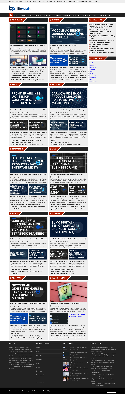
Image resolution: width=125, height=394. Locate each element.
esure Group (14, 273)
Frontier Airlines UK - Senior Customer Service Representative (28, 110)
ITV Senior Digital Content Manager (100, 44)
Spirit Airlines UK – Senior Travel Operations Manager (26, 140)
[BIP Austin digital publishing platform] (20, 8)
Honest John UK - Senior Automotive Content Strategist (66, 144)
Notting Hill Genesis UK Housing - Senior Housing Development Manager (28, 303)
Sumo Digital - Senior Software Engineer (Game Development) (68, 239)
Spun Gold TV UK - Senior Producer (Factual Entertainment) (38, 197)
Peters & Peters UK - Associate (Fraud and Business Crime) (67, 174)
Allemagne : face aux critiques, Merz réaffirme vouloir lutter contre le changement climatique (69, 333)
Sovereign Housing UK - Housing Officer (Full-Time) (25, 335)
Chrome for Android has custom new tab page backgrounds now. (59, 326)
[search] (109, 15)
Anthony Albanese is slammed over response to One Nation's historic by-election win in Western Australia (79, 378)
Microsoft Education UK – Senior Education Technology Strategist (69, 77)
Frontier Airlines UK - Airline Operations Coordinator (38, 132)
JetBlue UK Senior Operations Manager (22, 142)
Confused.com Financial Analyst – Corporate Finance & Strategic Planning (28, 239)
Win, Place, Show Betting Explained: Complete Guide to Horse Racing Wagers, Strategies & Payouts (100, 31)
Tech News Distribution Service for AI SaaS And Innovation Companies (101, 49)
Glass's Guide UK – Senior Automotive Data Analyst (78, 132)
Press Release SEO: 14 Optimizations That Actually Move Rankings (38, 68)
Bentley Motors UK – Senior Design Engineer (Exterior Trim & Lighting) (103, 384)
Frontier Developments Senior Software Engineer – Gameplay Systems (78, 261)
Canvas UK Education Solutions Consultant (78, 68)
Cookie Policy (46, 391)
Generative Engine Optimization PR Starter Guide (24, 77)
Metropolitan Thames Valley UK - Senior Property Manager (27, 338)
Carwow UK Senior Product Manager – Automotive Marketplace (68, 110)
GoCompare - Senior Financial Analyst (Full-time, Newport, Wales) (38, 261)
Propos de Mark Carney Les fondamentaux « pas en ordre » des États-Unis (69, 338)
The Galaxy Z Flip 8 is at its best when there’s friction (65, 303)
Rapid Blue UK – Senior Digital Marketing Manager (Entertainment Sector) (29, 206)
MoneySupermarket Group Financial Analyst (19, 261)
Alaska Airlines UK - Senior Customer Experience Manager (27, 144)
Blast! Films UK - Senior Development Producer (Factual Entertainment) (28, 174)
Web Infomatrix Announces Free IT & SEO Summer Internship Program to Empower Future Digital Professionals (101, 26)
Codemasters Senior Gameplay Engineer (62, 269)
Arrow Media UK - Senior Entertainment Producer (24, 209)
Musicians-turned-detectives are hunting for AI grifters (78, 326)
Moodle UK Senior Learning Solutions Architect (63, 45)
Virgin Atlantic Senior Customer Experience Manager (101, 53)
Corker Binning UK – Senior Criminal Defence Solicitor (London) (78, 197)
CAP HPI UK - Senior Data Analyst (60, 142)
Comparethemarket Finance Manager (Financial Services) (27, 271)
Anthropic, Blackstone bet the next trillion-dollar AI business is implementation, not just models (102, 36)
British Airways (94, 46)
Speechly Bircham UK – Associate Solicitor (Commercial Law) (67, 209)
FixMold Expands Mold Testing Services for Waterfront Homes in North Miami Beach (101, 41)
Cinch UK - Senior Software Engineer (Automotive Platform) (59, 132)
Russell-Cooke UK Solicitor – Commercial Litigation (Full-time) (68, 206)
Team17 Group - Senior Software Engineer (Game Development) (59, 261)
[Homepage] (11, 15)
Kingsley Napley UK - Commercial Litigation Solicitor (65, 204)
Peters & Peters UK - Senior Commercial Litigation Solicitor (59, 197)
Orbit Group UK (15, 333)
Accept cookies (111, 391)
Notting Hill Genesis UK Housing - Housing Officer (38, 326)
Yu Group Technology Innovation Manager (62, 273)
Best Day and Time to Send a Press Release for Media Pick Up (19, 68)
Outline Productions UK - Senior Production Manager (25, 204)
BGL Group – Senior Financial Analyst (21, 269)
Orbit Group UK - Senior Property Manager (19, 326)
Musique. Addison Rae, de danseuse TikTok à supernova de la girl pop (69, 335)
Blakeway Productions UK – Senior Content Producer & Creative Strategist (19, 197)
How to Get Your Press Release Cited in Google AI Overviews (27, 80)
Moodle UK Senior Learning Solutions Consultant (59, 68)
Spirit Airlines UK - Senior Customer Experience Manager (19, 132)
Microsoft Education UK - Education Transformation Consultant (68, 75)
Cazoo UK (53, 140)
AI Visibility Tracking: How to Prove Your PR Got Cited (25, 75)
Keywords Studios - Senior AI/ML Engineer (62, 271)
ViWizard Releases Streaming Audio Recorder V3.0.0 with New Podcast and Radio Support (28, 45)
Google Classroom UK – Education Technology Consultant (67, 80)
